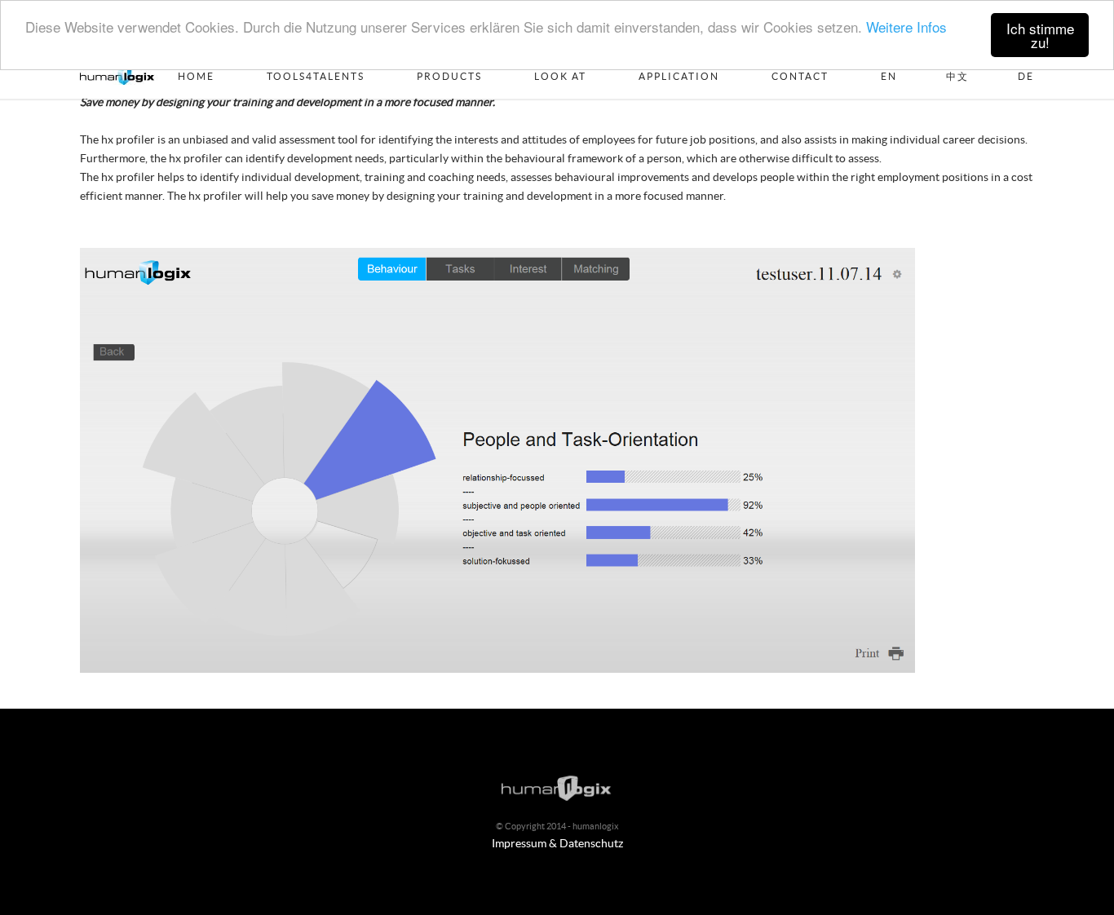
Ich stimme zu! (1040, 35)
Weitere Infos (906, 27)
